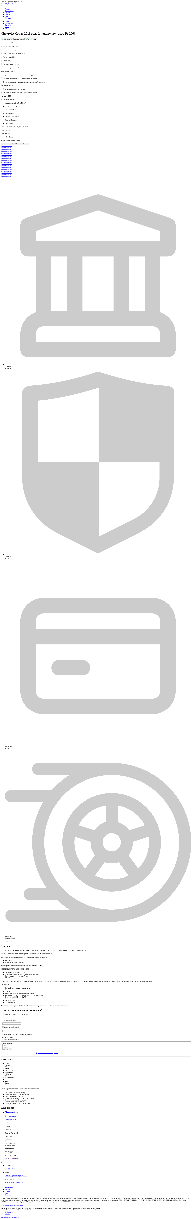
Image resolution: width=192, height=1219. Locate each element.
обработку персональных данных (47, 1053)
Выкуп (7, 16)
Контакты (8, 18)
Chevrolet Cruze (11, 1112)
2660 (6, 28)
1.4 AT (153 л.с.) (10, 1119)
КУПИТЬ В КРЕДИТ (12, 1158)
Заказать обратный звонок (10, 1217)
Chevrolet (8, 25)
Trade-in (7, 14)
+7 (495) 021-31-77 (8, 3)
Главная (7, 9)
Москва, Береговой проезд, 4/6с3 (16, 1176)
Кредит (7, 12)
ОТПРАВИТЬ (7, 1049)
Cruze (7, 27)
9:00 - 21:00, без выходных (14, 1182)
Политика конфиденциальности (12, 1205)
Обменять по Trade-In (21, 144)
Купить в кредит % (7, 144)
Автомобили (9, 11)
